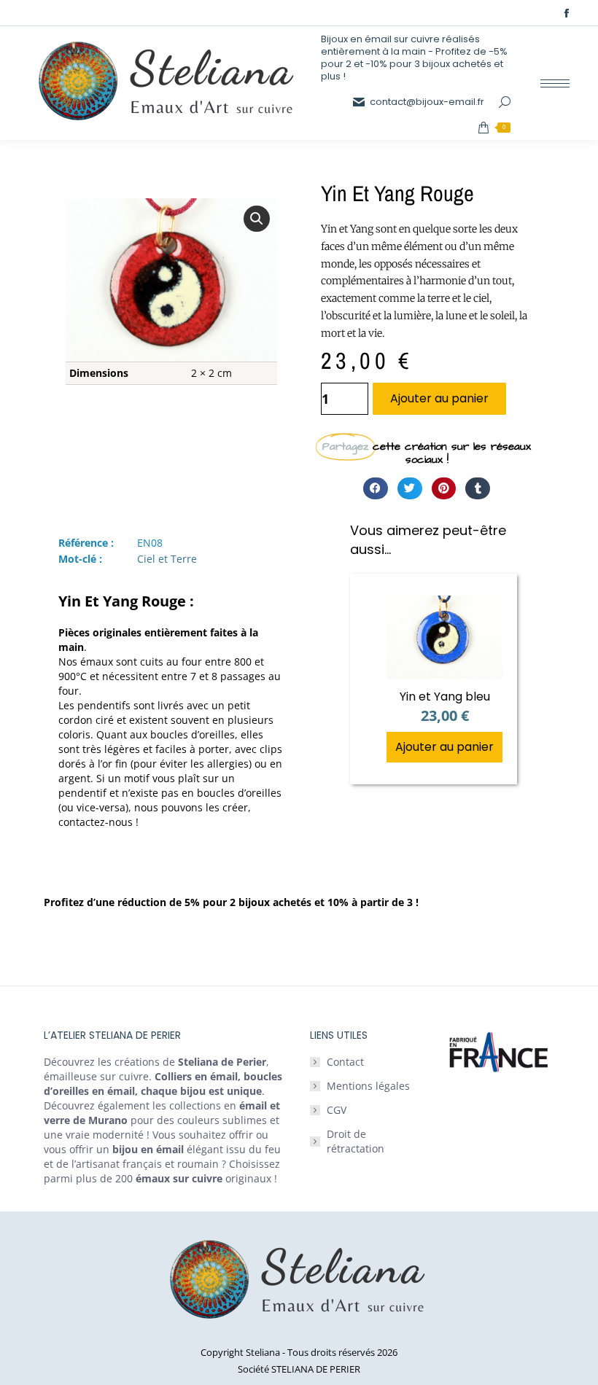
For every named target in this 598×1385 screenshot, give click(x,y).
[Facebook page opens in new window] (566, 13)
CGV (336, 1110)
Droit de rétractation (355, 1141)
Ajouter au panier (439, 398)
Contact (345, 1062)
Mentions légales (368, 1086)
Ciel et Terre (167, 559)
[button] (257, 219)
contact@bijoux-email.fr (427, 101)
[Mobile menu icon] (555, 83)
